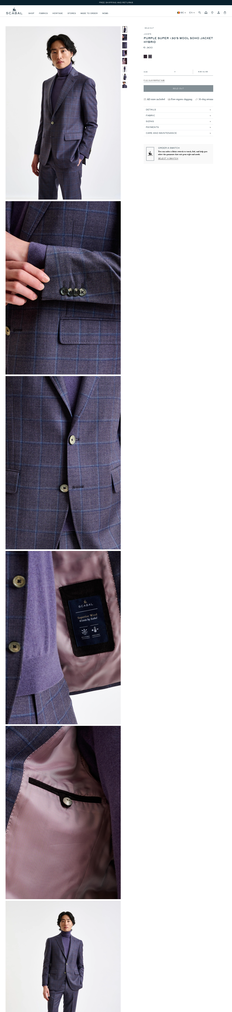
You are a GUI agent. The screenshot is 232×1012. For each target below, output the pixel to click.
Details (151, 109)
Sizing (150, 121)
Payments (152, 127)
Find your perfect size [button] (154, 80)
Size (146, 71)
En (191, 12)
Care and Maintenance (161, 133)
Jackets (147, 34)
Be (182, 12)
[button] (199, 12)
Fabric (150, 115)
